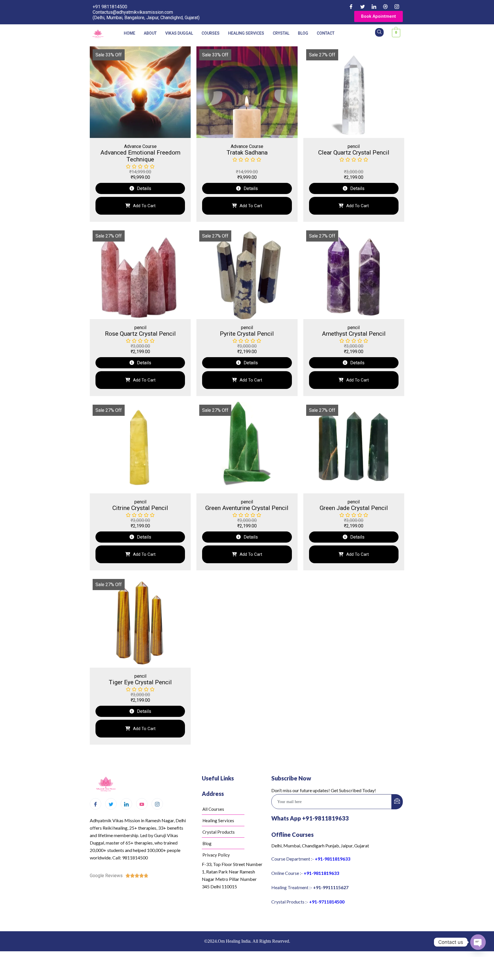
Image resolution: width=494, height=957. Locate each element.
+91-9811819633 (332, 858)
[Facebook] (351, 6)
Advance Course (140, 146)
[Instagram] (397, 6)
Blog (303, 33)
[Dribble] (385, 6)
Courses (211, 33)
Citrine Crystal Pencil (140, 508)
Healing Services (246, 33)
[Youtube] (142, 804)
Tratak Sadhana (247, 152)
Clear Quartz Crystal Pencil (353, 152)
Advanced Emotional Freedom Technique (140, 156)
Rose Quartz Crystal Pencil (140, 333)
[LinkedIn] (374, 6)
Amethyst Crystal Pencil (354, 333)
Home (129, 33)
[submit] (397, 801)
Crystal (281, 33)
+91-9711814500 (326, 901)
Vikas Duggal (179, 33)
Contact (325, 33)
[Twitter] (362, 6)
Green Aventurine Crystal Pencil (246, 508)
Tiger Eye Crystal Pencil (140, 682)
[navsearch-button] (379, 32)
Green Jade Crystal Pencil (354, 508)
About (150, 33)
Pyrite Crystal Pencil (247, 333)
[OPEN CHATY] (478, 942)
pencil (354, 146)
